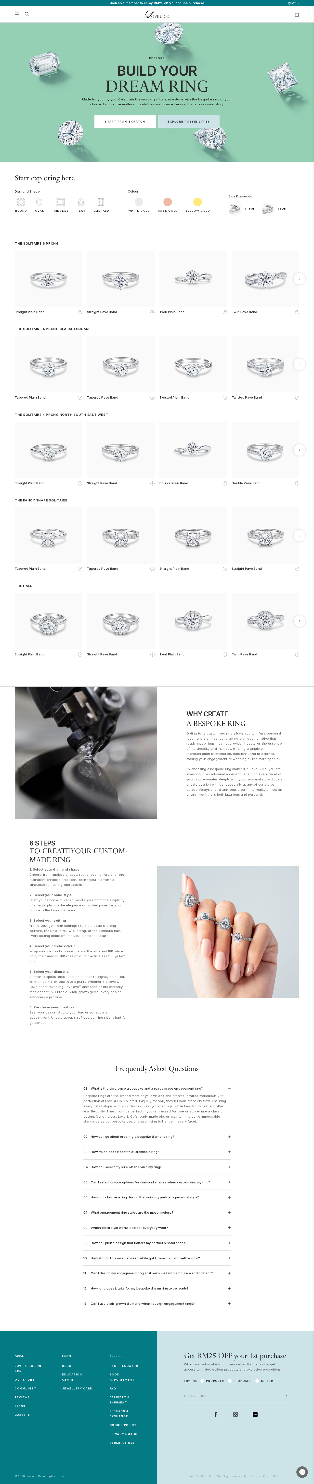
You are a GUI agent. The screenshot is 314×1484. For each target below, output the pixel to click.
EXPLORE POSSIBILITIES (189, 121)
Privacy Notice (124, 1434)
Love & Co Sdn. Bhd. (201, 1476)
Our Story (25, 1379)
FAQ (113, 1388)
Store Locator (124, 1366)
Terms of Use (122, 1442)
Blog (67, 1366)
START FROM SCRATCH (125, 121)
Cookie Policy (123, 1425)
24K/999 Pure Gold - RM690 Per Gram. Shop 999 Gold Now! (157, 3)
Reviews (22, 1397)
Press (20, 1406)
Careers (22, 1414)
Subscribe (270, 1382)
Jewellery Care (77, 1388)
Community (25, 1388)
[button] (14, 279)
